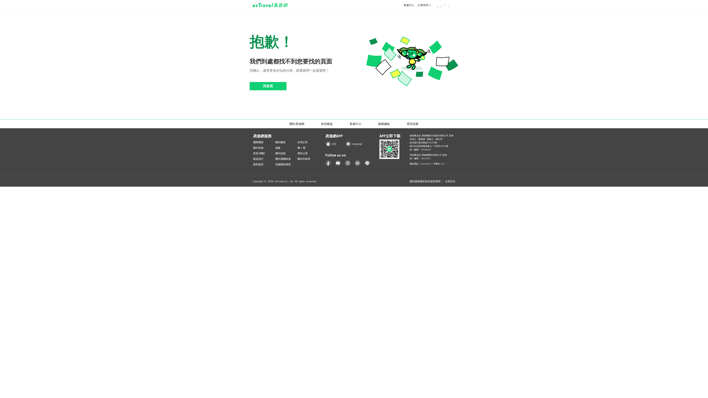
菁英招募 (413, 124)
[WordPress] (357, 163)
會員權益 (327, 124)
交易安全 (450, 181)
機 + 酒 (301, 147)
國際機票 (258, 142)
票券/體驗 (259, 153)
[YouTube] (338, 163)
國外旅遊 (258, 147)
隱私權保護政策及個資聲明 (424, 181)
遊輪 (277, 147)
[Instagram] (348, 163)
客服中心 (409, 5)
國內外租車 (303, 158)
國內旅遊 (280, 153)
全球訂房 (302, 142)
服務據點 (384, 124)
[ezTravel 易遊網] (270, 5)
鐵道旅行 (258, 158)
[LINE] (367, 163)
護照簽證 (258, 164)
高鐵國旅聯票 (283, 164)
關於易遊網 (296, 124)
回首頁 (268, 86)
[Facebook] (328, 163)
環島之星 (302, 153)
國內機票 (280, 142)
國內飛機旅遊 (283, 158)
